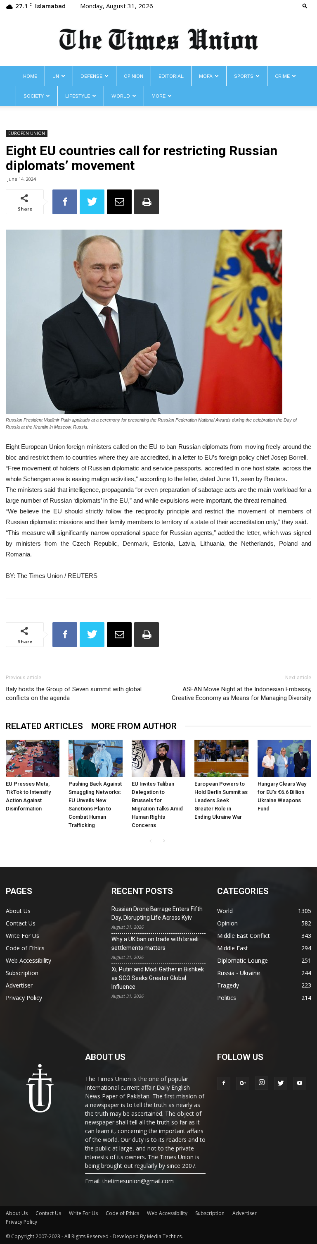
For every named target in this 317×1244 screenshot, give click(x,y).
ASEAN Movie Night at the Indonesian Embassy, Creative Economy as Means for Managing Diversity (241, 694)
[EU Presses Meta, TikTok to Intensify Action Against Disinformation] (32, 758)
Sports (243, 76)
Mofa (206, 76)
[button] (305, 5)
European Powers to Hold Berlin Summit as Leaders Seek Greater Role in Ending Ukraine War (221, 800)
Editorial (171, 76)
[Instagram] (261, 1083)
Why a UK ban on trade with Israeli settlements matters (155, 943)
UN (55, 76)
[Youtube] (299, 1083)
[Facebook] (223, 1083)
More (158, 96)
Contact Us (20, 923)
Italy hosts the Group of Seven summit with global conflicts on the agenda (74, 694)
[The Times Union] (158, 40)
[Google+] (242, 1083)
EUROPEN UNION (26, 133)
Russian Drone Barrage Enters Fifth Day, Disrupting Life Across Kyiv (157, 913)
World (120, 96)
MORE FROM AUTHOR (134, 726)
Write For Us (22, 936)
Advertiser (19, 985)
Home (30, 76)
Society (34, 96)
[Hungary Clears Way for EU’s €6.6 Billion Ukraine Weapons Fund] (284, 758)
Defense (91, 76)
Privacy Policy (24, 998)
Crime (282, 76)
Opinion (133, 76)
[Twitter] (280, 1083)
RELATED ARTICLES (44, 726)
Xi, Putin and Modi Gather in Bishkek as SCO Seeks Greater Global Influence (157, 978)
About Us (18, 911)
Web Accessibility (28, 960)
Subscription (22, 973)
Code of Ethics (25, 948)
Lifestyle (77, 96)
